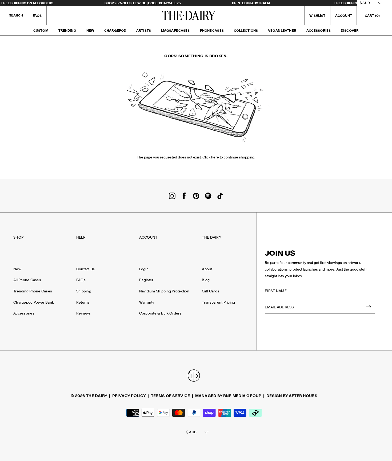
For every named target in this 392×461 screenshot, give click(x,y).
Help (80, 237)
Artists (143, 30)
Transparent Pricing (218, 302)
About (207, 269)
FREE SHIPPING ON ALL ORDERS (27, 3)
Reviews (83, 313)
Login (144, 269)
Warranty (146, 302)
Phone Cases (212, 30)
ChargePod (115, 30)
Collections (246, 30)
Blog (206, 280)
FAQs (37, 16)
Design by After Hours (291, 395)
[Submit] (369, 307)
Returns (83, 302)
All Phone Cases (27, 280)
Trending (67, 30)
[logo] (188, 15)
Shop (18, 237)
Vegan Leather (282, 30)
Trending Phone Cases (32, 291)
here (215, 157)
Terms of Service (170, 395)
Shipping (83, 291)
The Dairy (211, 237)
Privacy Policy (129, 395)
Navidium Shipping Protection (164, 291)
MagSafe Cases (175, 30)
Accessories (318, 30)
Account (148, 237)
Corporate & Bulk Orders (160, 313)
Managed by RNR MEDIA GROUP (228, 395)
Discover (350, 30)
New (90, 30)
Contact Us (85, 269)
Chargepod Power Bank (33, 302)
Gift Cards (210, 291)
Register (146, 280)
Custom (40, 30)
